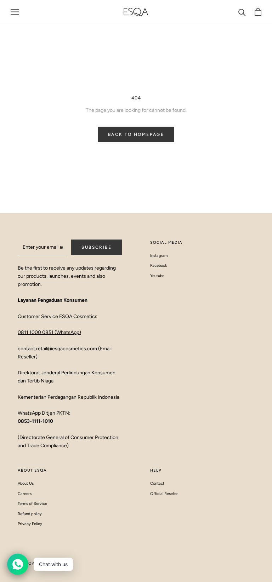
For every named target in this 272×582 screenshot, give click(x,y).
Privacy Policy (30, 524)
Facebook (158, 265)
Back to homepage (136, 134)
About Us (26, 483)
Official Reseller (164, 493)
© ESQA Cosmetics (40, 563)
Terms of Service (32, 503)
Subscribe (96, 247)
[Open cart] (258, 12)
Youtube (157, 275)
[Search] (242, 12)
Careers (25, 493)
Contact (157, 483)
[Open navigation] (15, 12)
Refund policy (30, 514)
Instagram (159, 255)
